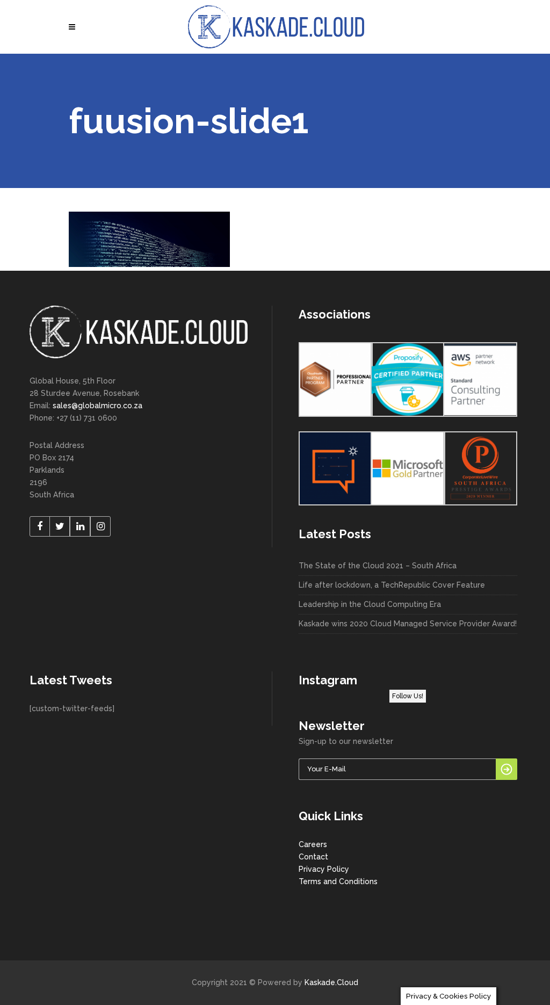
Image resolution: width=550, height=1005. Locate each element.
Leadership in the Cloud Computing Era (370, 604)
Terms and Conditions (338, 881)
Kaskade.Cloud (331, 982)
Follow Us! (407, 696)
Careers (313, 844)
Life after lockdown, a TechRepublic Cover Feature (392, 585)
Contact (313, 856)
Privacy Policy (324, 869)
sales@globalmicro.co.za (97, 405)
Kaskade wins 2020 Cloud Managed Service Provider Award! (408, 623)
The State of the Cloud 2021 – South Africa (378, 565)
